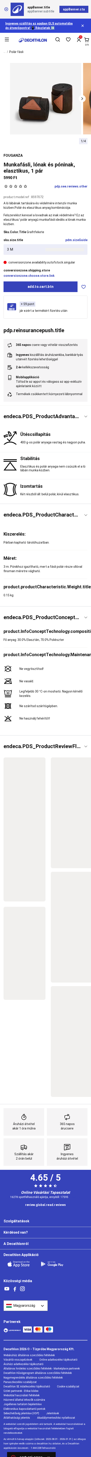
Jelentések (52, 1413)
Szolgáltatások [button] (16, 1221)
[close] (6, 9)
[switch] (83, 286)
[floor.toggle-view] (85, 416)
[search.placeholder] (57, 40)
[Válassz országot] (26, 1305)
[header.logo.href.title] (33, 40)
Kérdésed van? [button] (16, 1232)
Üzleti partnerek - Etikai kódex (21, 1391)
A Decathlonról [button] (16, 1244)
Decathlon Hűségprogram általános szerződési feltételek (38, 1373)
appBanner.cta (74, 9)
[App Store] (21, 1264)
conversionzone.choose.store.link (29, 275)
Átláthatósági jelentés (17, 1417)
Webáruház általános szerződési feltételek (29, 1355)
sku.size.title (13, 240)
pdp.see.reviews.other (71, 186)
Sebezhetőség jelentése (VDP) (21, 1413)
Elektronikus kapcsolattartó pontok (24, 1408)
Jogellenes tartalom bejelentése (23, 1404)
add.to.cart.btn (40, 287)
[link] (45, 1205)
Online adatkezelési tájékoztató (58, 1359)
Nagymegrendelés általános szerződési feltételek (33, 1377)
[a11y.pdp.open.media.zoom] (45, 99)
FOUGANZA (13, 155)
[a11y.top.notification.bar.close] (83, 25)
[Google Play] (55, 1264)
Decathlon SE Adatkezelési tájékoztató (27, 1386)
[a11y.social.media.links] (7, 1288)
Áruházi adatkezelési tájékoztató (23, 1364)
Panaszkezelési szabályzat (20, 1382)
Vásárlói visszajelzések (18, 1359)
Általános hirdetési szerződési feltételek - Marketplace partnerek (42, 1368)
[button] (82, 98)
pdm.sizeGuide (76, 240)
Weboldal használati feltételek (22, 1395)
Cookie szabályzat (68, 1386)
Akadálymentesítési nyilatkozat (56, 1417)
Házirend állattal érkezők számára (24, 1399)
